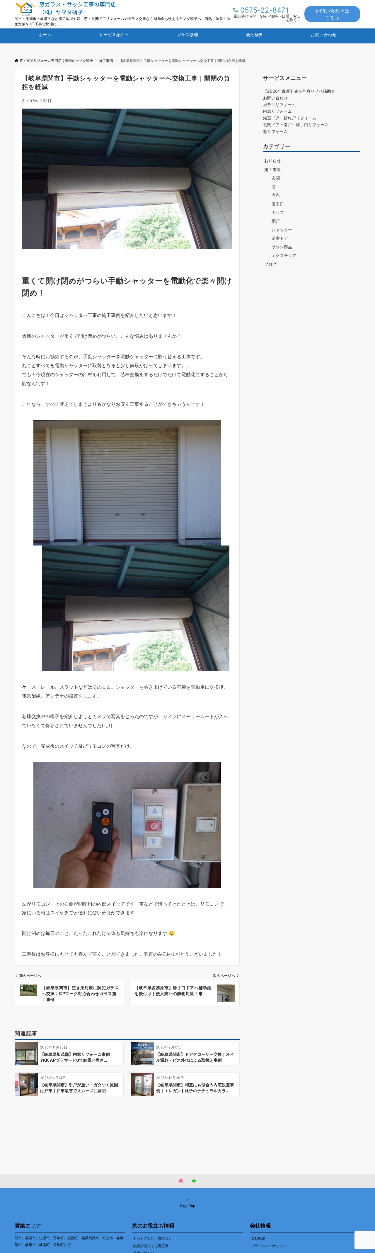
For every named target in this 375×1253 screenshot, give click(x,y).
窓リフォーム (275, 131)
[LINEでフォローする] (194, 1181)
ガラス (278, 212)
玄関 (276, 177)
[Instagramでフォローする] (181, 1181)
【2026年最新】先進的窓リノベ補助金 (299, 91)
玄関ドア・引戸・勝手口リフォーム (296, 124)
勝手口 (278, 203)
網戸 (276, 221)
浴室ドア (280, 238)
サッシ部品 (282, 246)
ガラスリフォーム (279, 104)
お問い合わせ (275, 97)
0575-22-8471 (264, 10)
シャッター (282, 229)
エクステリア (284, 255)
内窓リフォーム (277, 111)
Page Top (187, 1206)
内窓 (276, 195)
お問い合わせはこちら (332, 14)
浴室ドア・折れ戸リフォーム (289, 117)
